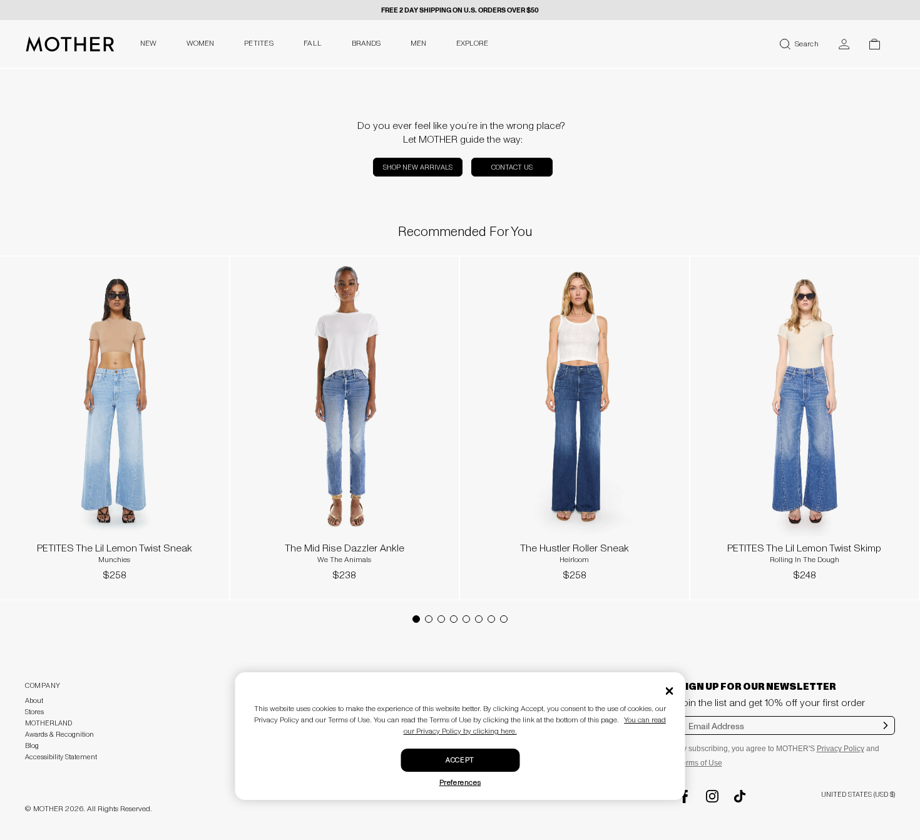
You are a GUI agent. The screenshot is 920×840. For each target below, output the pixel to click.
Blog (32, 745)
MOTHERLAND (48, 723)
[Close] (669, 691)
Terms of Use (700, 763)
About (34, 700)
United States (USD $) (858, 794)
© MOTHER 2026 (54, 809)
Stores (34, 712)
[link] (114, 423)
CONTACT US (512, 167)
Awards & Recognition (59, 734)
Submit (886, 733)
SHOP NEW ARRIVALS (417, 167)
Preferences (460, 782)
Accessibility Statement (61, 757)
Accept (460, 760)
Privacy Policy (840, 748)
